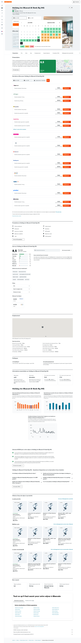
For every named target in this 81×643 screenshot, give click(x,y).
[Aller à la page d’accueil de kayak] (8, 2)
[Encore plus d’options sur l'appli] (2, 16)
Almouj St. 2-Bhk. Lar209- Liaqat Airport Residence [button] (64, 514)
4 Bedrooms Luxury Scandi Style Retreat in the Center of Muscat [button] (64, 539)
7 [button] (42, 31)
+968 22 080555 (15, 14)
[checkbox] (18, 299)
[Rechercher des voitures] (2, 10)
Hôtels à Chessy (36, 607)
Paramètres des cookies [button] (16, 216)
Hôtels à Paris (17, 609)
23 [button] (38, 37)
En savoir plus (58, 211)
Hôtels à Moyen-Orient (23, 640)
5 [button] (56, 29)
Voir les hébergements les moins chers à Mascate (63, 524)
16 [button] (38, 34)
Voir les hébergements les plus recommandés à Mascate (62, 549)
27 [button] (30, 40)
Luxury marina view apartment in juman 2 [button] (34, 514)
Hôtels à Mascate (38, 640)
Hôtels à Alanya (55, 611)
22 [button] (35, 37)
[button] (2, 2)
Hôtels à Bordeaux (18, 616)
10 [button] (21, 34)
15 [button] (35, 34)
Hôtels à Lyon (36, 614)
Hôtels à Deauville (55, 614)
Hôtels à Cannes (36, 616)
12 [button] (27, 34)
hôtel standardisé (20, 279)
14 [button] (32, 34)
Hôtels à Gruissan (37, 609)
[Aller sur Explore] (2, 20)
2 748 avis (21, 11)
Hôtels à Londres (18, 611)
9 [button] (38, 31)
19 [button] (27, 37)
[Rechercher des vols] (2, 5)
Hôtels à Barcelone (55, 607)
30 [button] (38, 40)
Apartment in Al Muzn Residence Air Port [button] (49, 514)
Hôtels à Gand (36, 612)
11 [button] (24, 34)
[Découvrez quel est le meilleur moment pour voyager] (2, 25)
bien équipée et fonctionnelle (25, 274)
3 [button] (21, 31)
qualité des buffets (23, 276)
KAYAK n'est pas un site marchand (20, 630)
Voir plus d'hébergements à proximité (65, 498)
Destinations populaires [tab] (18, 600)
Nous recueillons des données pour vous (22, 632)
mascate (14, 279)
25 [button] (24, 40)
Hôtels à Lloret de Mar (19, 607)
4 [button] (24, 31)
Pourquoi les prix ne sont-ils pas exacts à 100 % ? (24, 634)
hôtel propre (15, 271)
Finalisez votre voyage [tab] (29, 600)
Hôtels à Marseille (55, 612)
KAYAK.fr (13, 640)
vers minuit (27, 279)
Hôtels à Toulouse (37, 611)
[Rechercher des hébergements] (2, 8)
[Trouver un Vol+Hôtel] (2, 13)
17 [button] (21, 37)
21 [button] (32, 37)
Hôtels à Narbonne (55, 609)
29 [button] (35, 40)
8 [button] (35, 31)
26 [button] (27, 40)
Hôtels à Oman (31, 640)
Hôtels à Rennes (18, 612)
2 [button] (38, 29)
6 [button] (59, 29)
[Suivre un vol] (2, 22)
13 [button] (59, 31)
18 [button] (24, 37)
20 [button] (30, 37)
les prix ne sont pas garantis (39, 626)
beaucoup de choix (22, 271)
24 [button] (21, 40)
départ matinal (15, 276)
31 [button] (21, 43)
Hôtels (17, 640)
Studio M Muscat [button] (16, 514)
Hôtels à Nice (17, 614)
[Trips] (2, 28)
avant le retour (15, 274)
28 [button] (32, 40)
